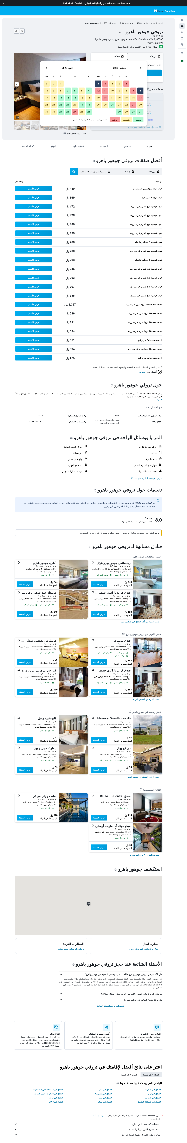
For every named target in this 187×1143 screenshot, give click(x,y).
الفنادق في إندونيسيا (103, 1093)
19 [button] (98, 97)
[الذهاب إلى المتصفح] (182, 44)
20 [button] (140, 104)
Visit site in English (72, 3)
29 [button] (126, 111)
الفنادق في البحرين (153, 1097)
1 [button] (126, 83)
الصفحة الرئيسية (157, 23)
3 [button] (112, 83)
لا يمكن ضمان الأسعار (100, 1115)
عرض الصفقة (99, 584)
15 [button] (126, 97)
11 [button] (105, 90)
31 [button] (46, 111)
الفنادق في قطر (105, 1089)
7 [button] (133, 90)
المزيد (159, 399)
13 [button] (140, 97)
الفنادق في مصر (105, 1097)
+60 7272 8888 (155, 42)
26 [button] (98, 104)
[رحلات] (182, 53)
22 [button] (126, 104)
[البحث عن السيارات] (182, 32)
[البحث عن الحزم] (182, 38)
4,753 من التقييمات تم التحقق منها (134, 46)
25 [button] (105, 104)
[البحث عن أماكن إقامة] (182, 26)
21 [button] (133, 104)
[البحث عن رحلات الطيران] (182, 20)
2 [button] (119, 83)
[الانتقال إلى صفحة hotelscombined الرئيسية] (165, 10)
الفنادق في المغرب (153, 1089)
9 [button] (119, 90)
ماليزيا (145, 23)
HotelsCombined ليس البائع (146, 1124)
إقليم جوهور (129, 23)
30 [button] (119, 111)
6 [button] (140, 90)
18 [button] (105, 97)
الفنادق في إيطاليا (104, 1101)
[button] (3, 3)
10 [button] (112, 90)
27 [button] (140, 111)
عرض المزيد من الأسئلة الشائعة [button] (110, 1005)
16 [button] (119, 97)
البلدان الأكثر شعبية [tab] (151, 1074)
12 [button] (98, 90)
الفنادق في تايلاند (56, 1101)
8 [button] (126, 90)
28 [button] (133, 111)
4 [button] (105, 83)
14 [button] (133, 97)
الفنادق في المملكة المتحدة (149, 1101)
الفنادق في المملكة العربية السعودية (48, 1089)
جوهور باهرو (112, 23)
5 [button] (98, 83)
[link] (140, 621)
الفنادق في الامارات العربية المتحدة (48, 1093)
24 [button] (112, 104)
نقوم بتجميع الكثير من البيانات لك (144, 1129)
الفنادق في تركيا (154, 1093)
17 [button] (112, 97)
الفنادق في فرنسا (56, 1097)
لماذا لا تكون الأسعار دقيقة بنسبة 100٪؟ (141, 1134)
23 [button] (119, 104)
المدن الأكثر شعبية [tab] (129, 1074)
